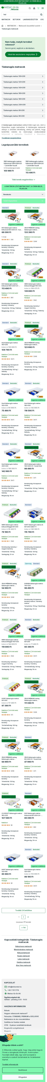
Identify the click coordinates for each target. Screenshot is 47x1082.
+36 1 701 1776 (13, 990)
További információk (10, 1064)
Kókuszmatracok (23, 953)
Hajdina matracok (23, 962)
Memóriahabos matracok (23, 949)
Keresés (41, 14)
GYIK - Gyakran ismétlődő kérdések (17, 1025)
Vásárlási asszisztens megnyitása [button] (21, 54)
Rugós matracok (23, 956)
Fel (24, 927)
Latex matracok (23, 959)
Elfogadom (23, 1077)
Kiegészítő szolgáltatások (14, 1028)
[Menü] (42, 8)
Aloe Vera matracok (23, 965)
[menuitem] (6, 19)
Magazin (7, 1031)
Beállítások (22, 1070)
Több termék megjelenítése (22, 180)
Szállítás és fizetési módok (14, 1022)
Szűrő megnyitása (10, 201)
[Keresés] (30, 8)
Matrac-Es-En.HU (14, 993)
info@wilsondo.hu (15, 987)
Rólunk (7, 1010)
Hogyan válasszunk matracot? (15, 1013)
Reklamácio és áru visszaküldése (17, 1019)
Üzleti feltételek (10, 1034)
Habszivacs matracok (23, 946)
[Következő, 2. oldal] (23, 917)
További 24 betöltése (23, 910)
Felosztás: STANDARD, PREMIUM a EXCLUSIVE (21, 1016)
